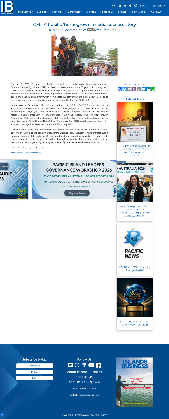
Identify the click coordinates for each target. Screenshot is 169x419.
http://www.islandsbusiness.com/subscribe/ (26, 152)
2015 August (104, 29)
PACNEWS (155, 12)
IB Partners (74, 12)
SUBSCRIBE (157, 5)
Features (57, 12)
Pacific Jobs (137, 12)
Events (122, 12)
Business (42, 12)
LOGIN (143, 5)
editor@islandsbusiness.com (84, 394)
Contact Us (107, 12)
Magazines (24, 12)
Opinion (91, 12)
